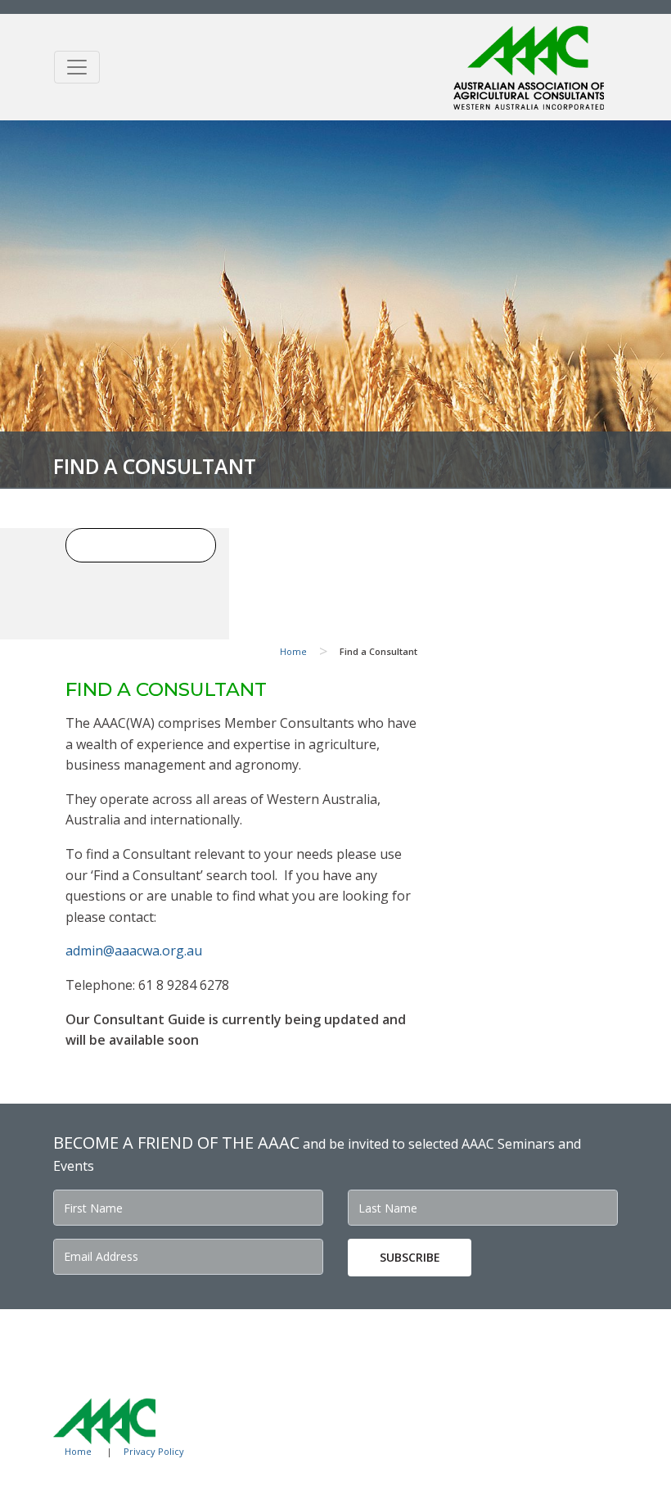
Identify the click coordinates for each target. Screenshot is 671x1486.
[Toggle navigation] (77, 67)
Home (293, 651)
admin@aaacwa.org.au (133, 951)
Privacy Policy (154, 1451)
